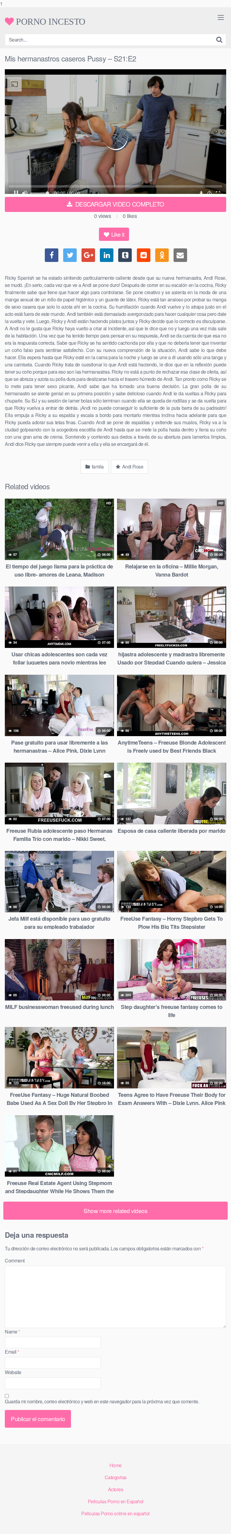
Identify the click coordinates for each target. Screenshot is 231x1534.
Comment (15, 1260)
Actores (115, 1489)
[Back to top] (220, 1523)
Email (12, 1351)
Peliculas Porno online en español (115, 1513)
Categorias (116, 1477)
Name (12, 1331)
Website (13, 1372)
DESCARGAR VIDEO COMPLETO (118, 204)
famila (97, 466)
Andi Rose (132, 466)
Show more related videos (115, 1210)
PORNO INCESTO (49, 21)
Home (115, 1465)
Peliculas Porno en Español (115, 1501)
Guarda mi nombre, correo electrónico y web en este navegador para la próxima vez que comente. (102, 1401)
